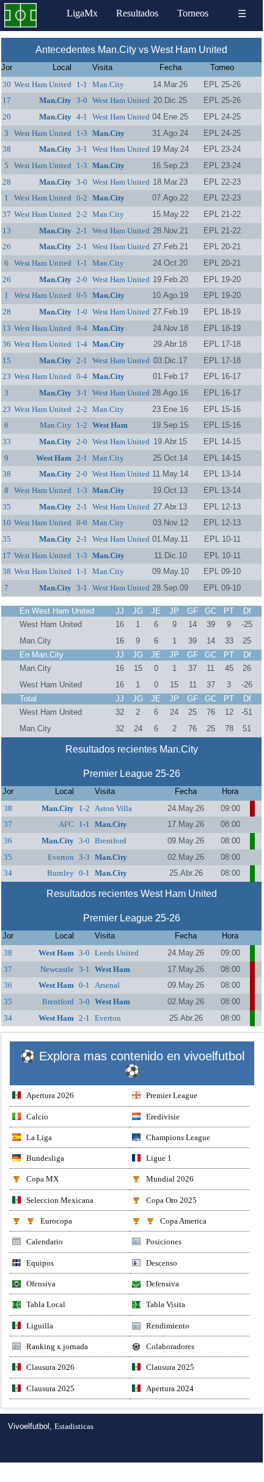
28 (6, 181)
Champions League (178, 1137)
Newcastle (57, 969)
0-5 (81, 295)
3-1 (81, 149)
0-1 (84, 873)
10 (6, 522)
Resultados (137, 13)
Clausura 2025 (170, 1367)
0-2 (81, 197)
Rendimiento (167, 1325)
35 (6, 506)
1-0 (81, 311)
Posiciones (164, 1241)
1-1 (81, 84)
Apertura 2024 (170, 1388)
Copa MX (42, 1178)
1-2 (81, 425)
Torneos (192, 13)
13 (6, 230)
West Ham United (43, 84)
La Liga (39, 1137)
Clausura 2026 (50, 1367)
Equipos (40, 1263)
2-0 (81, 279)
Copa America (183, 1220)
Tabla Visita (165, 1304)
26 (6, 246)
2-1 (81, 230)
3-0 (81, 100)
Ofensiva (41, 1283)
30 (6, 84)
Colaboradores (170, 1346)
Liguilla (39, 1325)
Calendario (44, 1241)
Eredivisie (163, 1116)
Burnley (60, 873)
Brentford (111, 840)
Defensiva (162, 1283)
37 (6, 214)
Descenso (161, 1263)
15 (6, 360)
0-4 (81, 328)
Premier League (171, 1095)
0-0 (81, 522)
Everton (61, 857)
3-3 (84, 857)
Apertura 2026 (50, 1095)
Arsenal (107, 985)
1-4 (81, 344)
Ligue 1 (159, 1158)
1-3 (81, 133)
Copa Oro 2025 (171, 1200)
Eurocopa (56, 1220)
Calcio (37, 1116)
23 (6, 376)
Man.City (108, 84)
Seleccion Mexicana (60, 1200)
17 (6, 100)
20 (6, 116)
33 (6, 441)
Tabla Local (45, 1304)
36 (6, 344)
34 (8, 873)
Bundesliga (45, 1158)
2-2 (81, 214)
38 (6, 149)
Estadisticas (74, 1426)
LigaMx (82, 13)
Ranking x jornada (57, 1346)
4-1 (81, 116)
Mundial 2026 (170, 1178)
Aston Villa (113, 808)
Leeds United (117, 952)
